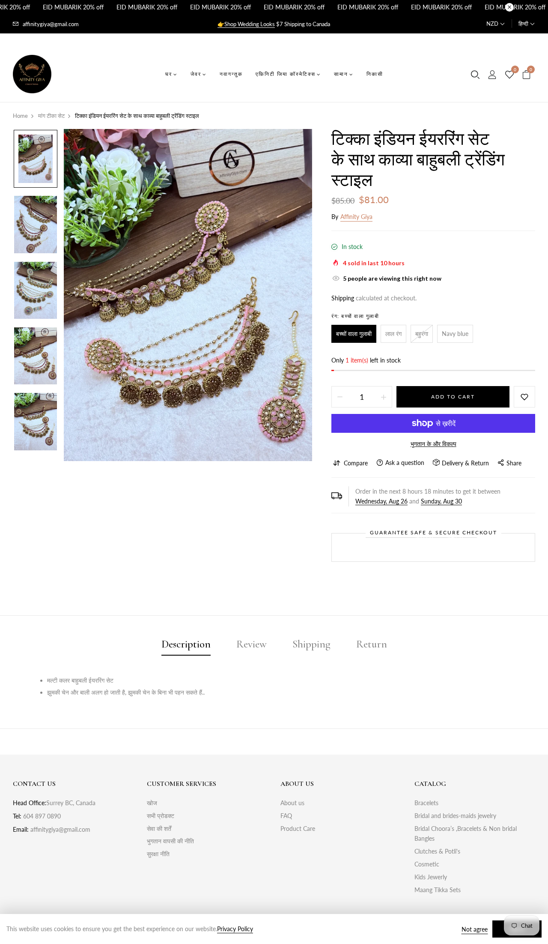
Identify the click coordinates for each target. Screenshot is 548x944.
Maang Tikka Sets (437, 889)
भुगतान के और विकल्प (433, 443)
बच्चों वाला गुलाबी (354, 333)
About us (292, 802)
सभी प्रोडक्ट (160, 815)
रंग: (355, 316)
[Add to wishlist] (524, 397)
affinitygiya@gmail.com (51, 24)
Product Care (297, 828)
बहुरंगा (421, 333)
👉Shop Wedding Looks (246, 24)
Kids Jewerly (430, 877)
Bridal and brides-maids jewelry (455, 815)
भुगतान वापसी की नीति (170, 841)
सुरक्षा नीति (158, 853)
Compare (356, 463)
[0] (509, 75)
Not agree (475, 929)
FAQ (286, 815)
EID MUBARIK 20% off (73, 7)
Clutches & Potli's (437, 851)
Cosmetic (426, 864)
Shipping (342, 298)
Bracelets (426, 802)
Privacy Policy (235, 928)
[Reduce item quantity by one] (340, 397)
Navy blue (455, 333)
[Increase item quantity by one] (383, 397)
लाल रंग (393, 333)
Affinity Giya (356, 216)
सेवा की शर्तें (159, 828)
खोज (152, 802)
